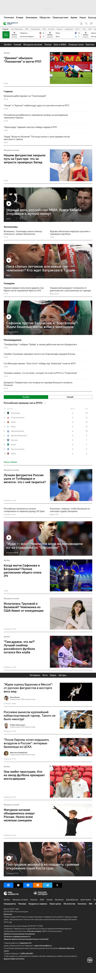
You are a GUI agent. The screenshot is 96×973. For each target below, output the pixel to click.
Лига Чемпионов (17, 29)
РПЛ (26, 29)
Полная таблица (10, 462)
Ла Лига (51, 29)
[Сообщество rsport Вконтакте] (28, 885)
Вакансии (8, 914)
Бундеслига (69, 29)
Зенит (13, 427)
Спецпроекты (10, 904)
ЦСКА (13, 422)
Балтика (14, 440)
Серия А (59, 29)
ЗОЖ (42, 900)
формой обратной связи (14, 959)
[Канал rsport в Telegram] (47, 885)
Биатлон (33, 900)
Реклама (22, 904)
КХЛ (84, 29)
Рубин (13, 454)
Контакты (82, 904)
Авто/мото (59, 900)
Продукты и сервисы (37, 904)
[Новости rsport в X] (57, 885)
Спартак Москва (17, 418)
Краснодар (15, 413)
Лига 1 (78, 29)
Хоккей (49, 900)
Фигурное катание (11, 150)
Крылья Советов (17, 449)
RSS (90, 904)
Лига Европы (35, 29)
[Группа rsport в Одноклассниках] (37, 885)
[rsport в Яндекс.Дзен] (18, 885)
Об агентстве (69, 904)
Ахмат (13, 445)
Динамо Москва (17, 431)
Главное (5, 29)
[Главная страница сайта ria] (4, 23)
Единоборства (72, 900)
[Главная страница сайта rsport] (16, 23)
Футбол (7, 53)
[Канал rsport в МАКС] (8, 885)
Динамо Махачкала (19, 436)
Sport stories (85, 900)
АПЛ (44, 29)
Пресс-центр (55, 904)
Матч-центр (6, 34)
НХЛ (90, 29)
